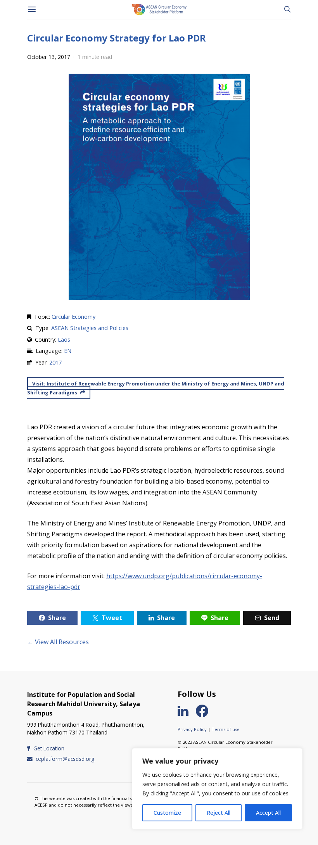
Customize (167, 812)
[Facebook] (205, 711)
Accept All (268, 812)
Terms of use (226, 729)
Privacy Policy (192, 729)
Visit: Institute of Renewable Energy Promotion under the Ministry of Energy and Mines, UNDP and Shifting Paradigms (155, 388)
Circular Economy (73, 316)
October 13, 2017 (48, 56)
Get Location (48, 748)
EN (67, 350)
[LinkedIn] (186, 711)
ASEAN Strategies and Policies (89, 328)
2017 (55, 362)
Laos (64, 339)
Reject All (218, 812)
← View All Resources (58, 642)
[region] (217, 788)
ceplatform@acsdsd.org (65, 758)
